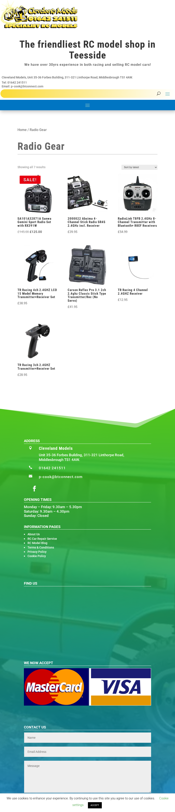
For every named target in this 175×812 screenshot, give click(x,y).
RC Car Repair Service (42, 538)
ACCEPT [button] (94, 805)
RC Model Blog (37, 543)
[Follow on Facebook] (34, 488)
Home (22, 130)
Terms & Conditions (41, 547)
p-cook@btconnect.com (27, 86)
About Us (34, 534)
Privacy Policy (37, 551)
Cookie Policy (37, 556)
